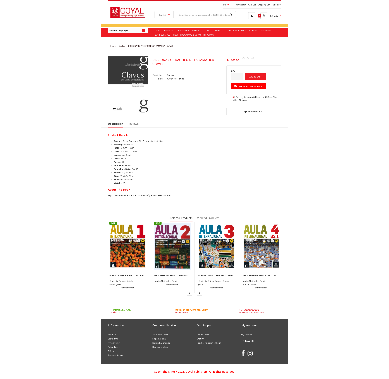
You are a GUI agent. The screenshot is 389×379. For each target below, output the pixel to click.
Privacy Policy (114, 342)
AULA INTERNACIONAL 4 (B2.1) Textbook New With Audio (271, 275)
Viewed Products (208, 218)
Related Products (181, 218)
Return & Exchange (161, 342)
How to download (160, 347)
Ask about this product (250, 86)
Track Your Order (160, 334)
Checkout (277, 4)
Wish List (252, 4)
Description (115, 124)
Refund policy (114, 347)
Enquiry (200, 338)
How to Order (203, 334)
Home (113, 46)
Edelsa (122, 46)
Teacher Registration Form (209, 342)
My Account (241, 4)
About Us (112, 334)
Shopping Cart (264, 4)
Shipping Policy (159, 338)
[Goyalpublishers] (127, 17)
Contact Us (113, 338)
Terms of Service (115, 355)
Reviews (133, 124)
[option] (128, 84)
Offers (111, 351)
